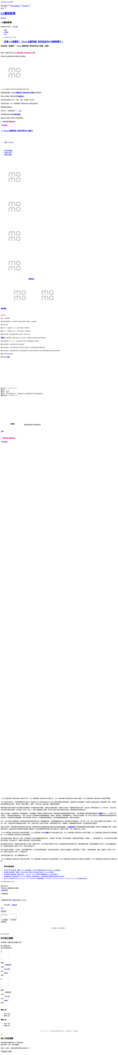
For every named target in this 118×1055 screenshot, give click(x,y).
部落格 (6, 32)
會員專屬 (3, 308)
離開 (10, 1051)
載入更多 (3, 911)
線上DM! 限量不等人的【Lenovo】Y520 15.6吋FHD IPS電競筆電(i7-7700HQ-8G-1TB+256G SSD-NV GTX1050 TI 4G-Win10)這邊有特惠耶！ (46, 878)
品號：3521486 (8, 142)
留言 (18, 900)
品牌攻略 (71, 827)
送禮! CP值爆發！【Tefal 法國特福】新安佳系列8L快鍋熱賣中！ (33, 41)
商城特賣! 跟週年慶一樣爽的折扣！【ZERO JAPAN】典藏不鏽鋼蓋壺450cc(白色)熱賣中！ (31, 874)
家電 (2, 337)
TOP (20, 111)
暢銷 (101, 813)
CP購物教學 (8, 13)
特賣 (8, 357)
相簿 (5, 30)
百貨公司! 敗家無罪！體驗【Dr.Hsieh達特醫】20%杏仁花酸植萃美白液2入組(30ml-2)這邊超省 (32, 870)
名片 (5, 34)
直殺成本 (21, 96)
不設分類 (15, 26)
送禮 (46, 832)
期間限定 (31, 279)
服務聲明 (75, 1031)
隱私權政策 (69, 1031)
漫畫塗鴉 (14, 905)
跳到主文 (3, 18)
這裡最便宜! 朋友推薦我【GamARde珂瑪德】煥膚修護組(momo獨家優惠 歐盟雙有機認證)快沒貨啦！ (34, 876)
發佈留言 (3, 922)
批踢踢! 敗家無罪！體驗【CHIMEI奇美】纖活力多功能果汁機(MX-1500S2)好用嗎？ (29, 872)
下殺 (2, 431)
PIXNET (46, 1031)
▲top (2, 908)
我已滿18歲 (4, 1051)
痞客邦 (15, 900)
